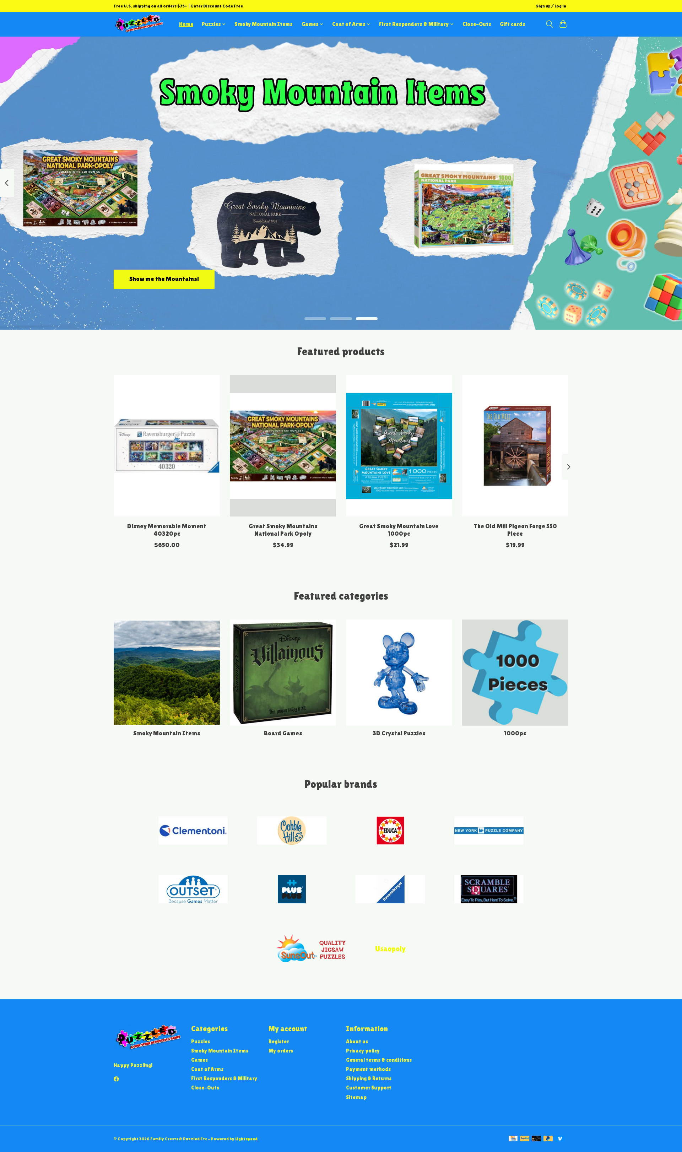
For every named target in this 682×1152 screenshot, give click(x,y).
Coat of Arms (207, 1069)
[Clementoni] (193, 831)
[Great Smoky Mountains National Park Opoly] (283, 445)
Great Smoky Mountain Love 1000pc (399, 530)
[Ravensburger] (390, 890)
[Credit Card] (513, 1139)
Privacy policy (363, 1051)
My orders (281, 1051)
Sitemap (356, 1097)
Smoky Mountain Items (263, 24)
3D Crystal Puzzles (399, 733)
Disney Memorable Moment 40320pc (166, 530)
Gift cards (512, 24)
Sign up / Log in (551, 6)
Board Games (283, 733)
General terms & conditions (379, 1060)
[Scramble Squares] (488, 890)
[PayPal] (524, 1139)
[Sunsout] (311, 948)
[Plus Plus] (291, 890)
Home (186, 24)
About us (357, 1041)
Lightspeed (246, 1138)
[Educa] (390, 831)
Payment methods (368, 1069)
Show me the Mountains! (164, 278)
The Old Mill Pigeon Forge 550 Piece (515, 530)
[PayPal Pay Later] (548, 1139)
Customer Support (368, 1088)
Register (279, 1041)
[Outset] (193, 890)
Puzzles (200, 1041)
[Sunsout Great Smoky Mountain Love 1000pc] (399, 445)
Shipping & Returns (368, 1078)
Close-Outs (476, 24)
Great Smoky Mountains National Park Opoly (283, 530)
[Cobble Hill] (291, 831)
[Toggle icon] (549, 24)
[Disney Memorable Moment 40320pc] (167, 445)
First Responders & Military (224, 1078)
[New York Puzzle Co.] (488, 831)
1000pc (515, 733)
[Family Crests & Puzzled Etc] (138, 24)
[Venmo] (560, 1139)
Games (199, 1060)
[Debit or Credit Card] (536, 1139)
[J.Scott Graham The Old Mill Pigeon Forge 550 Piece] (515, 445)
